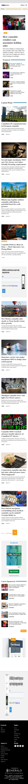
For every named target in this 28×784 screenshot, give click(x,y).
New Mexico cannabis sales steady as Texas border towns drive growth (12, 321)
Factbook (2, 755)
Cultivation (16, 735)
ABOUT (6, 775)
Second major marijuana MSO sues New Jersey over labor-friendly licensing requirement (13, 162)
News (12, 68)
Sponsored (11, 598)
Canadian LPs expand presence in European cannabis (13, 124)
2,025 (7, 533)
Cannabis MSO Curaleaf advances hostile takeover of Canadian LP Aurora (12, 433)
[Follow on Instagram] (23, 746)
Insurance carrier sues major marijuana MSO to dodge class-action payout (14, 359)
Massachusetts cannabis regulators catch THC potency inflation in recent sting (17, 92)
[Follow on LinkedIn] (18, 746)
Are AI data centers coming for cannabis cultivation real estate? (17, 74)
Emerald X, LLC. (12, 773)
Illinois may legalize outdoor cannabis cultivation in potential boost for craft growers (12, 203)
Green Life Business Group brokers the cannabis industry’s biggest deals (17, 613)
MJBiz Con (3, 751)
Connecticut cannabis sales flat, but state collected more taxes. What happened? (13, 472)
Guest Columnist (4, 759)
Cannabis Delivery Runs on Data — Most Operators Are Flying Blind (12, 246)
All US (15, 728)
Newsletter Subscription (5, 750)
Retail (15, 731)
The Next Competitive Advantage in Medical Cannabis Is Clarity (17, 604)
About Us (3, 746)
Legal (15, 741)
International (16, 729)
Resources (3, 729)
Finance (15, 739)
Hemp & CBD (16, 737)
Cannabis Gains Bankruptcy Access (13, 8)
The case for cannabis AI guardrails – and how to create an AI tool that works (17, 65)
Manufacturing (17, 733)
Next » (11, 533)
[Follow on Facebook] (15, 746)
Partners (2, 757)
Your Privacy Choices (14, 778)
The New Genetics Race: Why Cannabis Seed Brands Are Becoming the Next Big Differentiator (17, 623)
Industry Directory (4, 753)
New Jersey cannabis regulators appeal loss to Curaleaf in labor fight (17, 83)
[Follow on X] (20, 746)
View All (23, 631)
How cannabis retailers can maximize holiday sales (12, 41)
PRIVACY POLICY (14, 779)
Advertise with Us (4, 748)
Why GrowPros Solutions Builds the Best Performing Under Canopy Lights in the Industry (17, 586)
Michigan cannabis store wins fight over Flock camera (13, 396)
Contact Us (3, 761)
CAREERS (11, 775)
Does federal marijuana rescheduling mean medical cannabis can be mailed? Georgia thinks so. (12, 511)
